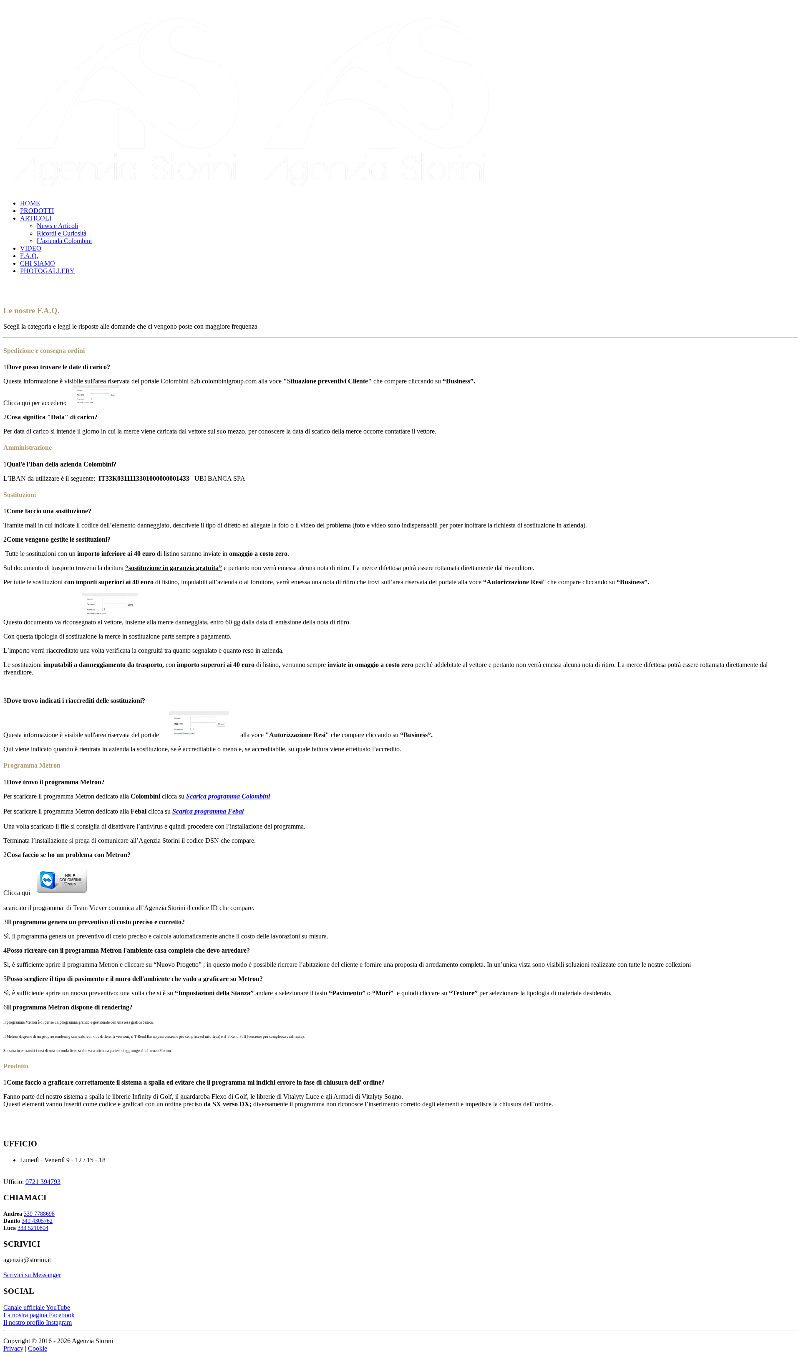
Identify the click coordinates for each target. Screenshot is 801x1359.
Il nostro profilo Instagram (37, 1322)
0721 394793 (42, 1181)
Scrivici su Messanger (32, 1274)
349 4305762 (37, 1220)
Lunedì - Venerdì (42, 1160)
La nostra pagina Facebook (39, 1314)
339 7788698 (39, 1213)
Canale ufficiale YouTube (36, 1307)
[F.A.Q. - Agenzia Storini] (253, 189)
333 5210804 (33, 1228)
